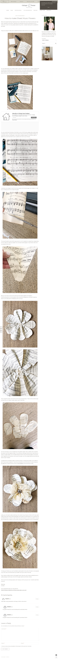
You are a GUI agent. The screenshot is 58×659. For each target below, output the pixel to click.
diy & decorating (28, 10)
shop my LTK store (30, 1)
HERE (53, 36)
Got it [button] (48, 7)
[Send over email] (1, 332)
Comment (3, 628)
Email (22, 643)
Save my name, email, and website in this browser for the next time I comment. (16, 646)
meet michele (13, 1)
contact (21, 1)
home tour (42, 10)
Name (3, 643)
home (7, 10)
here (31, 133)
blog (12, 10)
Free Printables (5, 1)
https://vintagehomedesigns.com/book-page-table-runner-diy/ (13, 590)
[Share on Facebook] (1, 327)
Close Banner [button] (54, 1)
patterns (21, 463)
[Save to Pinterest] (1, 329)
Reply (37, 598)
